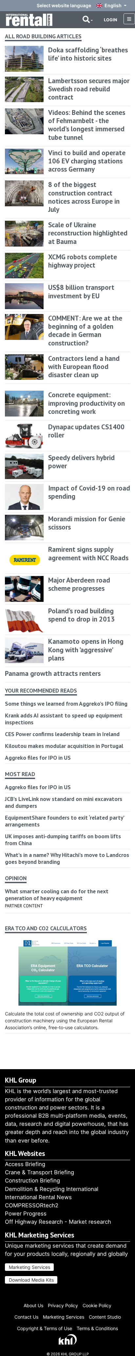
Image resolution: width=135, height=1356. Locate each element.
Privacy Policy (63, 1305)
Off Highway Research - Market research (58, 1221)
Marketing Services (29, 1267)
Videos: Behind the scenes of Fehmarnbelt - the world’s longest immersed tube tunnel (86, 125)
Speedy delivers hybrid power (81, 461)
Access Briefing (25, 1164)
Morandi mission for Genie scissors (86, 522)
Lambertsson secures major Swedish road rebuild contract (88, 89)
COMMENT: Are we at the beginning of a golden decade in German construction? (85, 330)
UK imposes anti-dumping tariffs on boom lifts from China (63, 839)
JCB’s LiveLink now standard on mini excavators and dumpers (63, 802)
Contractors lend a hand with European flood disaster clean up (84, 366)
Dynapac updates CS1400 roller (86, 430)
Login (110, 19)
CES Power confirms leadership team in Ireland (62, 734)
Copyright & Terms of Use (44, 1328)
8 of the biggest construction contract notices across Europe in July (84, 197)
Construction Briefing (32, 1180)
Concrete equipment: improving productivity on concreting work (86, 403)
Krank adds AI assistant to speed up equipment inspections (64, 719)
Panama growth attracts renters (53, 673)
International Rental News (38, 1197)
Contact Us (26, 1317)
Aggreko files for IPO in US (38, 757)
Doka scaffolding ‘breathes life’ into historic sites (88, 54)
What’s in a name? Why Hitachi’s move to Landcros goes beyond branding (67, 858)
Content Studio (105, 1317)
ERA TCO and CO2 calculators (46, 928)
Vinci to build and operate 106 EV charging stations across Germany (86, 161)
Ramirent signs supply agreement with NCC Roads (88, 553)
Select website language (64, 5)
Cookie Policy (97, 1305)
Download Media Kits (31, 1280)
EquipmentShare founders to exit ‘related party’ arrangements (64, 821)
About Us (33, 1305)
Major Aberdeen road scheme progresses (79, 584)
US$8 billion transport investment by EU (81, 291)
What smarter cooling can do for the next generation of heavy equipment (56, 894)
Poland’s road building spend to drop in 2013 (81, 614)
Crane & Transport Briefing (39, 1172)
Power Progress (26, 1213)
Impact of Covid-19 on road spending (89, 492)
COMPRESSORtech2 (31, 1205)
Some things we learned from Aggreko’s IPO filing (66, 703)
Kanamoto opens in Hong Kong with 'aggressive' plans (86, 649)
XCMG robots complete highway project (82, 260)
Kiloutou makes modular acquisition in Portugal (64, 746)
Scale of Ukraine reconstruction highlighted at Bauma (87, 233)
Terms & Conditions (97, 1328)
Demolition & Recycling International (51, 1189)
